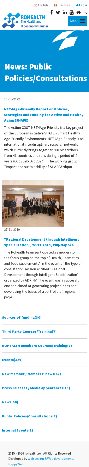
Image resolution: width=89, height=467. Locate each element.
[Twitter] (58, 12)
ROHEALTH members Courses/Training (37, 345)
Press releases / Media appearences (36, 387)
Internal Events (17, 430)
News (10, 402)
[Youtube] (72, 12)
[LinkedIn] (65, 12)
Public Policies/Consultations (29, 416)
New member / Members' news (31, 373)
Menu (74, 21)
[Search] (85, 12)
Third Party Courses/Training (29, 331)
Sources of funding (21, 317)
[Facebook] (51, 12)
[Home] (78, 12)
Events (12, 359)
